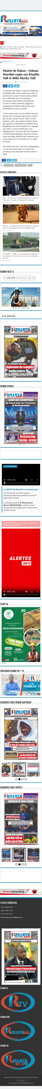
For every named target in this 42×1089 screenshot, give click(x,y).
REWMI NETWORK (31, 1077)
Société (25, 81)
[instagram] (25, 1080)
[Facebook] (18, 1080)
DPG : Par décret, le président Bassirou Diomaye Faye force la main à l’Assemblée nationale (21, 199)
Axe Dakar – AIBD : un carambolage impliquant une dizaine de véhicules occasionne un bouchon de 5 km (21, 256)
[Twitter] (21, 1080)
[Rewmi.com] (14, 19)
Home (4, 47)
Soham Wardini (21, 165)
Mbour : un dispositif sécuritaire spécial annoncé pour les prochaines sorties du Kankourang (21, 227)
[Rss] (16, 1080)
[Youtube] (23, 1080)
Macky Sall (9, 165)
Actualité (10, 47)
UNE (30, 165)
